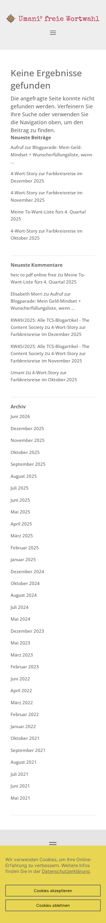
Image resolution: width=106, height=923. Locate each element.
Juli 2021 (20, 774)
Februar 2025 (25, 548)
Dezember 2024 (27, 571)
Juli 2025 (20, 488)
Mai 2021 (20, 798)
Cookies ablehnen (53, 905)
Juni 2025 (20, 500)
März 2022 (22, 702)
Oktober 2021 (25, 738)
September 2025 (28, 464)
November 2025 (28, 440)
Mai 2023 (20, 643)
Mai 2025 (20, 512)
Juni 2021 (20, 786)
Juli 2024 (20, 607)
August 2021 (24, 762)
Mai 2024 (20, 619)
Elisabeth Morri (26, 294)
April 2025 (21, 524)
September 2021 (28, 750)
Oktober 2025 (25, 452)
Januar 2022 (23, 726)
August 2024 (24, 595)
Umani (17, 372)
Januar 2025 (23, 559)
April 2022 (21, 690)
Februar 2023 (25, 667)
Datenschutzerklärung (66, 871)
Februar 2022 (25, 714)
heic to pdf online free (34, 275)
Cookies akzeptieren (53, 890)
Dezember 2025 (27, 428)
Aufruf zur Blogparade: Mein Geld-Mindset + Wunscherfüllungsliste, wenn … (51, 154)
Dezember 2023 (27, 631)
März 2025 (22, 535)
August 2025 (24, 476)
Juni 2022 (20, 679)
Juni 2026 (20, 416)
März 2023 (22, 655)
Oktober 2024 (25, 583)
